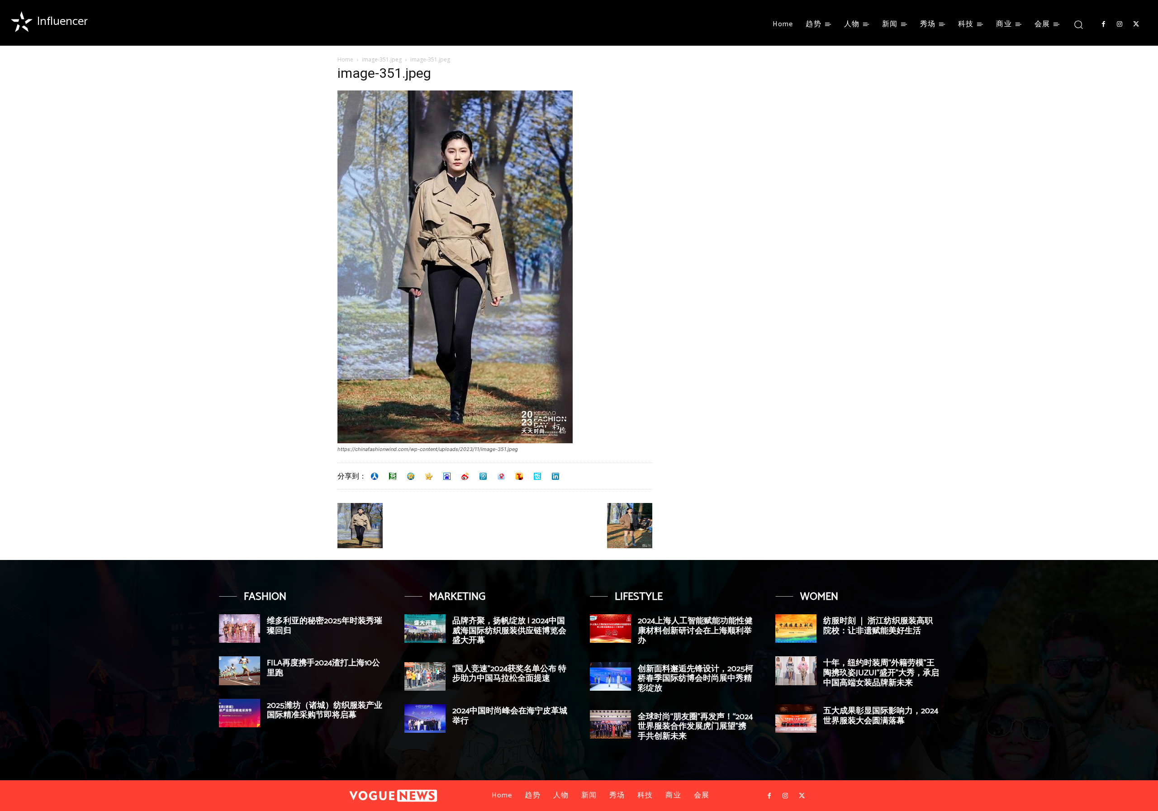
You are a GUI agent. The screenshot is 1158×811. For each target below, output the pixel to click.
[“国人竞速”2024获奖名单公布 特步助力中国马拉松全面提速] (425, 676)
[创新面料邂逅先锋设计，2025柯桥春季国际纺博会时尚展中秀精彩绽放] (610, 676)
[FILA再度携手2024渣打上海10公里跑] (239, 670)
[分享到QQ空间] (410, 476)
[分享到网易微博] (501, 476)
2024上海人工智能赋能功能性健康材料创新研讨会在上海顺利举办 (695, 630)
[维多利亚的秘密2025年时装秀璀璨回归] (239, 628)
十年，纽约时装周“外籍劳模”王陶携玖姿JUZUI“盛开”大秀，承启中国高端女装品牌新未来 (881, 672)
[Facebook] (1103, 24)
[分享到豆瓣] (392, 476)
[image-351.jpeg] (455, 441)
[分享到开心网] (428, 476)
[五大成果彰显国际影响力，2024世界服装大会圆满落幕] (795, 718)
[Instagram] (1119, 24)
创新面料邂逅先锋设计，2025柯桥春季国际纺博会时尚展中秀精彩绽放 (695, 678)
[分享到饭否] (537, 476)
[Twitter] (1136, 24)
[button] (1078, 24)
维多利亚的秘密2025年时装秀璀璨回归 (324, 626)
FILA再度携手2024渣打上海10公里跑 (323, 668)
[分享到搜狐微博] (519, 476)
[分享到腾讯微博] (483, 476)
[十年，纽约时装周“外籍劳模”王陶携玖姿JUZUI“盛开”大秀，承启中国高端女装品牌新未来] (795, 670)
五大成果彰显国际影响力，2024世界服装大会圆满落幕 (880, 716)
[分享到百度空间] (447, 476)
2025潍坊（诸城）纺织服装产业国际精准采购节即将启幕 (324, 710)
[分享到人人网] (374, 476)
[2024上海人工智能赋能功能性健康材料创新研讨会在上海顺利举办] (610, 628)
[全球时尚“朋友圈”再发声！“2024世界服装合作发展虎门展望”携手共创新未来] (610, 724)
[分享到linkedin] (555, 476)
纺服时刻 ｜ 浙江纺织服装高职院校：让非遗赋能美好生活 (878, 626)
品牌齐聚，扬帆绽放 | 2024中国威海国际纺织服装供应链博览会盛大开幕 (509, 630)
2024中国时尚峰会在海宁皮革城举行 (509, 716)
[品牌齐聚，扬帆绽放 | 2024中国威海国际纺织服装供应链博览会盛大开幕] (425, 628)
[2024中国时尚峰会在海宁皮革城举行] (425, 718)
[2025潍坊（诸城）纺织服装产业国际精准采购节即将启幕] (239, 713)
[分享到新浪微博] (465, 476)
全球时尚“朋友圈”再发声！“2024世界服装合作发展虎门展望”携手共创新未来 (695, 726)
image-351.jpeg (382, 59)
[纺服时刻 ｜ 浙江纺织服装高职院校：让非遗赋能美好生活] (795, 628)
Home (345, 59)
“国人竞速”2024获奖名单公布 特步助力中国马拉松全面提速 (509, 674)
